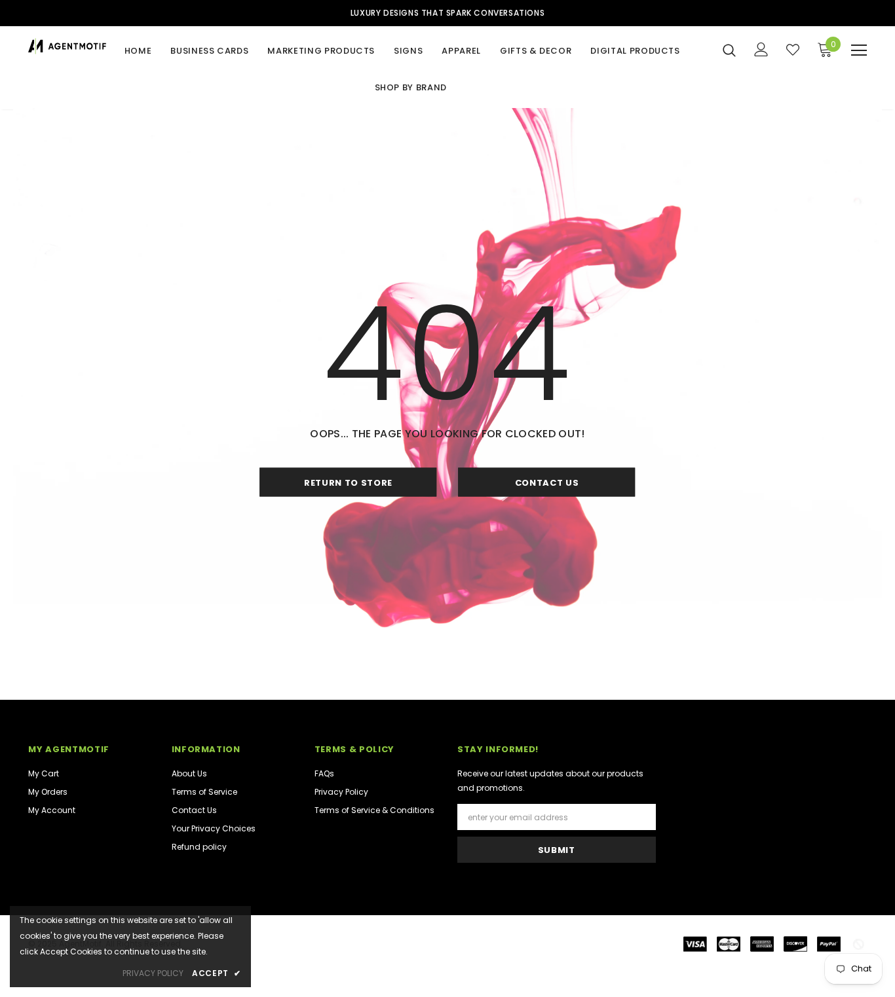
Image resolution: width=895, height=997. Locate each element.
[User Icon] (761, 49)
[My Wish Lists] (792, 49)
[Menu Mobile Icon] (859, 50)
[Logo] (68, 46)
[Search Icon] (729, 49)
